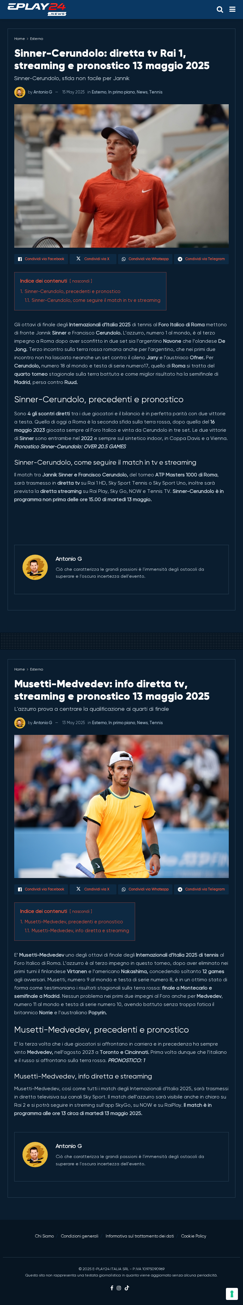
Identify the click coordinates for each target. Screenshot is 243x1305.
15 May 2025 (73, 92)
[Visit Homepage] (37, 9)
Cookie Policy (193, 1236)
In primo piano (121, 92)
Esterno (36, 38)
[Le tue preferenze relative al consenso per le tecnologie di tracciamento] (232, 1294)
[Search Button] (220, 9)
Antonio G (43, 92)
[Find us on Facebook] (111, 1288)
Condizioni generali (79, 1236)
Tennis (155, 92)
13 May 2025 (73, 722)
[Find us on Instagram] (119, 1288)
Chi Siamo (44, 1236)
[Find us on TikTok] (127, 1288)
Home (19, 38)
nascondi (81, 281)
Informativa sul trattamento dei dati (140, 1236)
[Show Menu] (232, 9)
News (142, 92)
